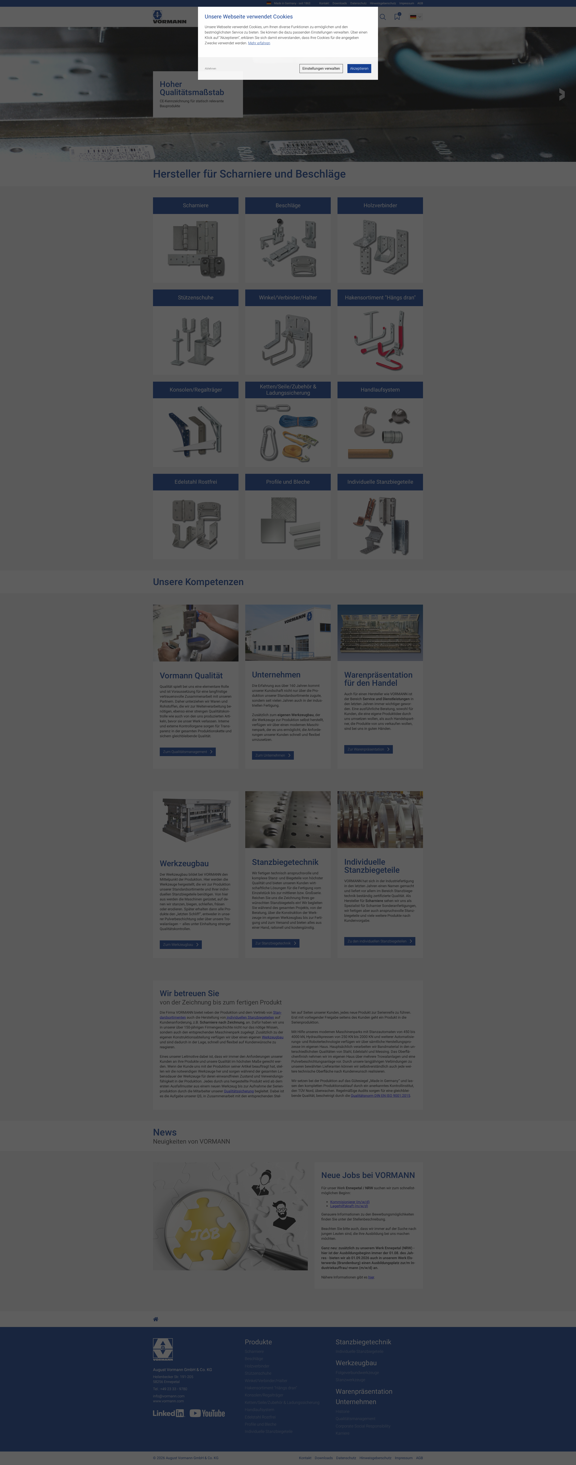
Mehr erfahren (259, 43)
